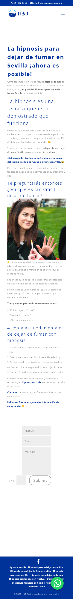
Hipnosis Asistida (31, 382)
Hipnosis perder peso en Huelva (27, 578)
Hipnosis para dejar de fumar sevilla (30, 571)
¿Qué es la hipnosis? (47, 547)
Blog (26, 551)
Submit (40, 480)
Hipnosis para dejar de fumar (47, 575)
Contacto (39, 551)
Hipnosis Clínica (19, 547)
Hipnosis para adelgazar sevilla (45, 567)
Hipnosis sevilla (17, 567)
